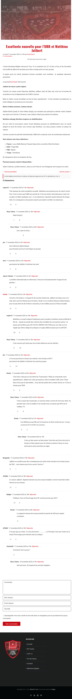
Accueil (29, 644)
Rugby (53, 689)
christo (5, 294)
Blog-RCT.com (34, 689)
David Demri (31, 54)
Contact (30, 663)
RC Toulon (30, 649)
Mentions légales (33, 668)
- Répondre (29, 188)
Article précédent (10, 172)
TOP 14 (29, 654)
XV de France (31, 659)
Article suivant (64, 172)
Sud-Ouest (13, 82)
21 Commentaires (7, 56)
